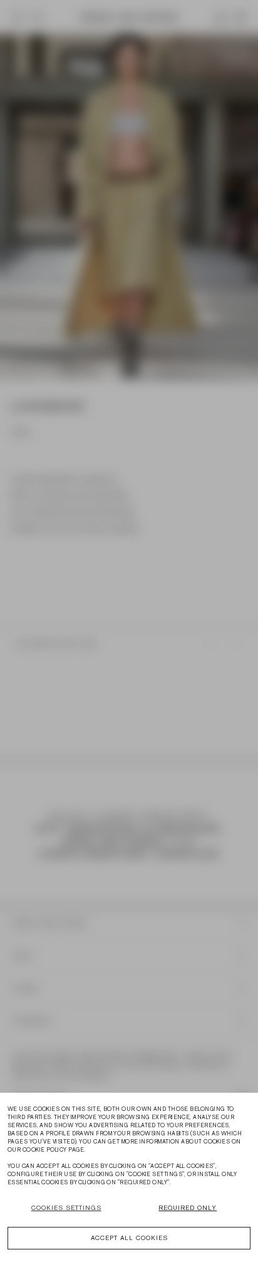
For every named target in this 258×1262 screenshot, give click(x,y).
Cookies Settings (66, 1208)
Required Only (187, 1208)
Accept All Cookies (129, 1238)
